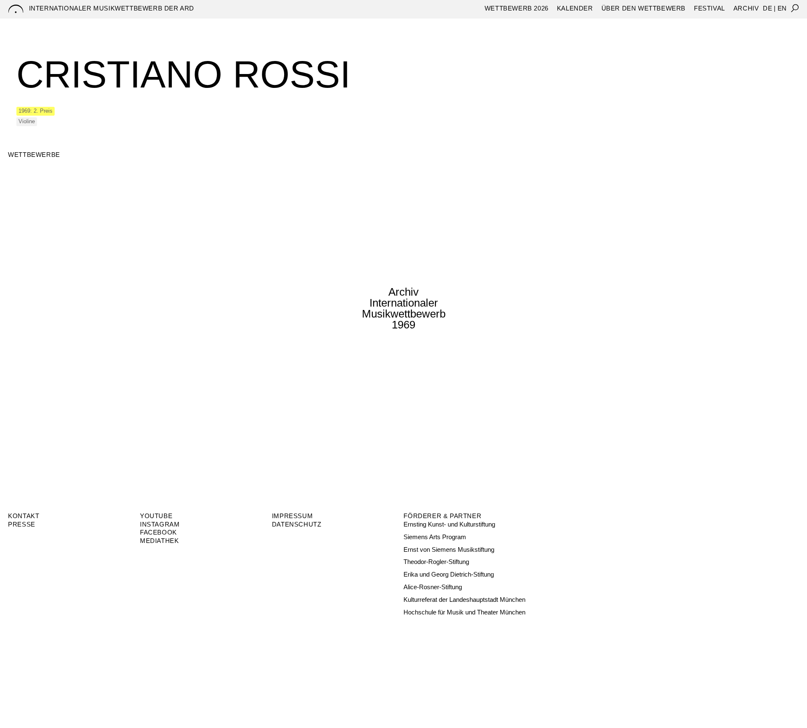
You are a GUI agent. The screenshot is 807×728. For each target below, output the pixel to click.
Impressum (292, 515)
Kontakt (23, 515)
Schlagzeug (513, 25)
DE (767, 8)
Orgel (470, 25)
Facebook (158, 532)
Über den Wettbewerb (643, 8)
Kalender (575, 8)
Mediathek (159, 540)
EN (782, 8)
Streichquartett (577, 25)
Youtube (156, 515)
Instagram (159, 524)
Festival (709, 8)
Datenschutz (297, 524)
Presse (21, 524)
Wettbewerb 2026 (517, 8)
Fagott (436, 25)
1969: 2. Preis (35, 111)
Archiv (746, 8)
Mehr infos (42, 353)
